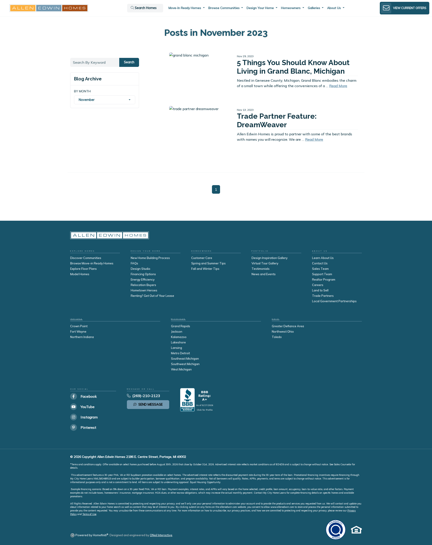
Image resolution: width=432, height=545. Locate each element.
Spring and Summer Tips (208, 263)
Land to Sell (320, 290)
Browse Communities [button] (224, 8)
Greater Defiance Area (288, 326)
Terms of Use (89, 514)
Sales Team (320, 268)
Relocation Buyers (143, 285)
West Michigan (181, 369)
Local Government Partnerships (334, 301)
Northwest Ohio (283, 331)
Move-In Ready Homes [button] (185, 8)
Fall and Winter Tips (205, 268)
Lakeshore (178, 342)
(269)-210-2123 (146, 395)
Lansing (176, 348)
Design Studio (140, 268)
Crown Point (79, 326)
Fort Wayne (78, 331)
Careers (317, 285)
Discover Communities (85, 258)
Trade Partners (323, 295)
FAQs (134, 263)
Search (129, 62)
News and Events (264, 274)
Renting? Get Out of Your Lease (152, 295)
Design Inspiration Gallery (270, 258)
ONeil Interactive (161, 535)
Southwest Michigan (185, 364)
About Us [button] (334, 8)
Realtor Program (323, 279)
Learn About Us (323, 258)
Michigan (178, 319)
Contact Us (320, 263)
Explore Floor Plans (83, 268)
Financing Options (143, 274)
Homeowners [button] (291, 8)
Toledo (277, 337)
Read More (338, 86)
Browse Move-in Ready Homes (91, 263)
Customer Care (201, 258)
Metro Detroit (180, 353)
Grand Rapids (180, 326)
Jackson (176, 331)
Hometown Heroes (144, 290)
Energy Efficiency (143, 279)
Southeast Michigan (185, 358)
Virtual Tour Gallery (265, 263)
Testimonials (261, 268)
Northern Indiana (82, 337)
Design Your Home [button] (261, 8)
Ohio (275, 319)
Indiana (76, 319)
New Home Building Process (150, 258)
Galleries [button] (314, 8)
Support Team (322, 274)
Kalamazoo (179, 337)
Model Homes (79, 274)
